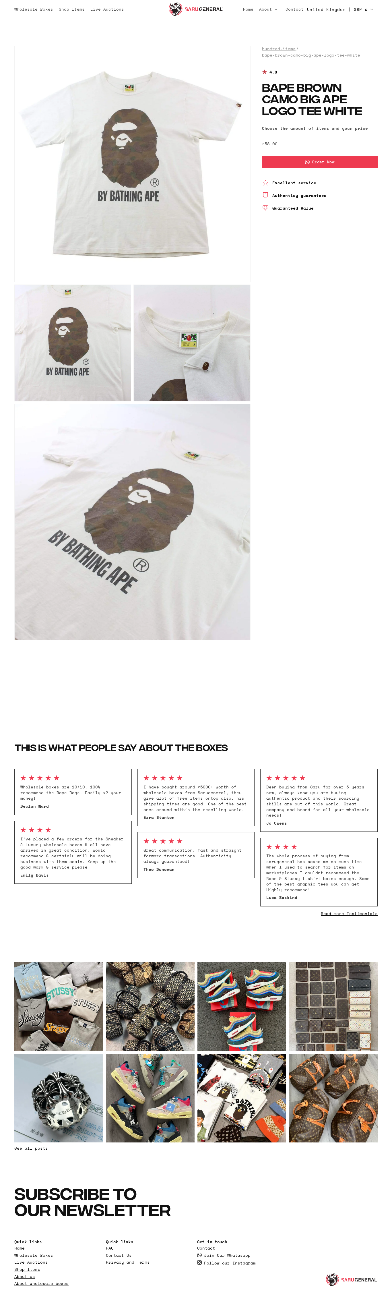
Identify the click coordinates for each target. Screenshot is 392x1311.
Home (19, 1248)
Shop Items (27, 1269)
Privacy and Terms (128, 1262)
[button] (269, 9)
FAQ (110, 1248)
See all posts (31, 1148)
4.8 (273, 72)
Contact (206, 1248)
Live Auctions (31, 1262)
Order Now (323, 162)
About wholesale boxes (41, 1283)
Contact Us (119, 1255)
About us (24, 1276)
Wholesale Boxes (33, 1255)
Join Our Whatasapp (227, 1255)
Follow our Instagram (230, 1263)
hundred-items (279, 49)
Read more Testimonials (349, 913)
